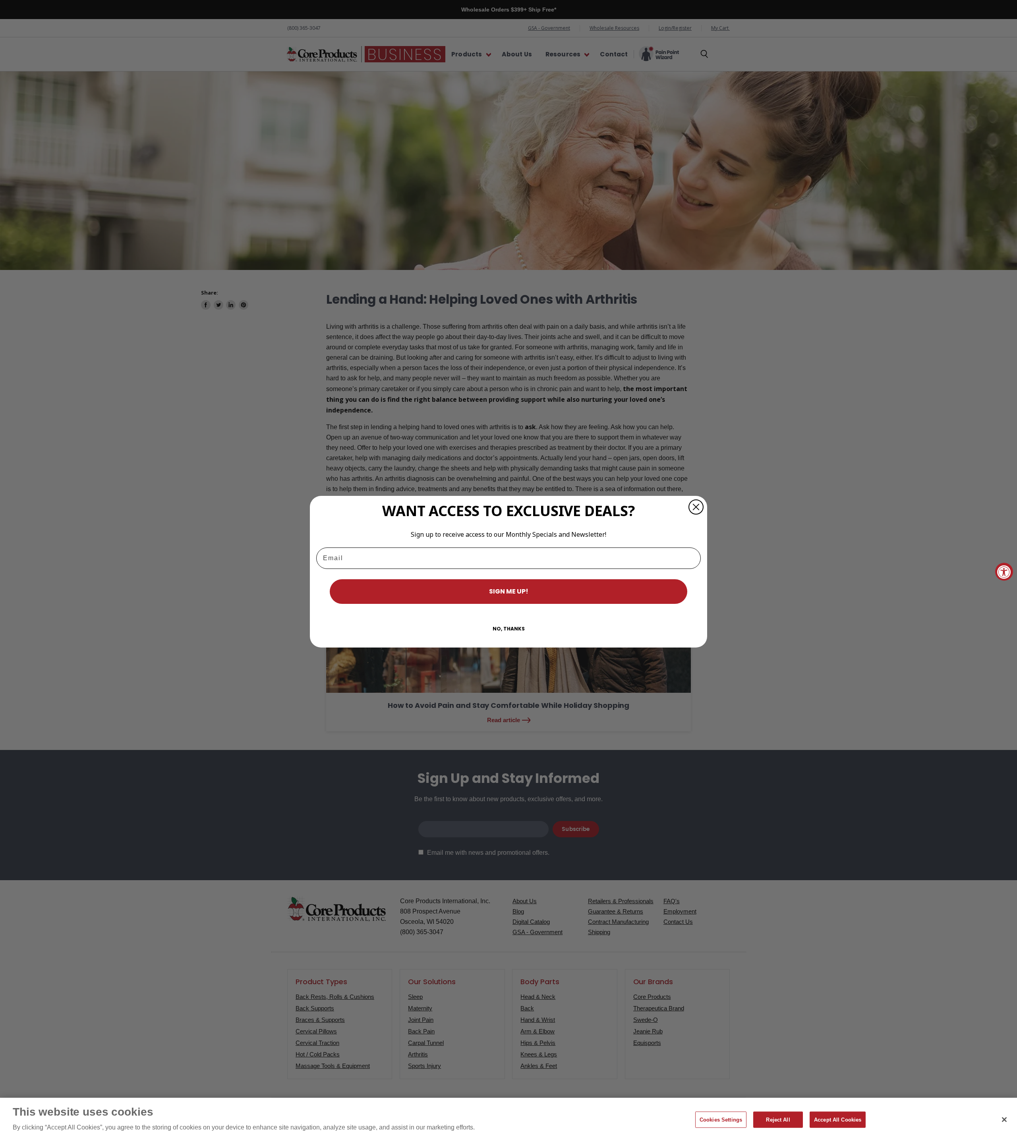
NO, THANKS (509, 628)
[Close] (1004, 1119)
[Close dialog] (696, 507)
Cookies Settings (721, 1120)
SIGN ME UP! (508, 591)
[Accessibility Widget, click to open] (1004, 571)
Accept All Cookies (837, 1120)
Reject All (778, 1120)
